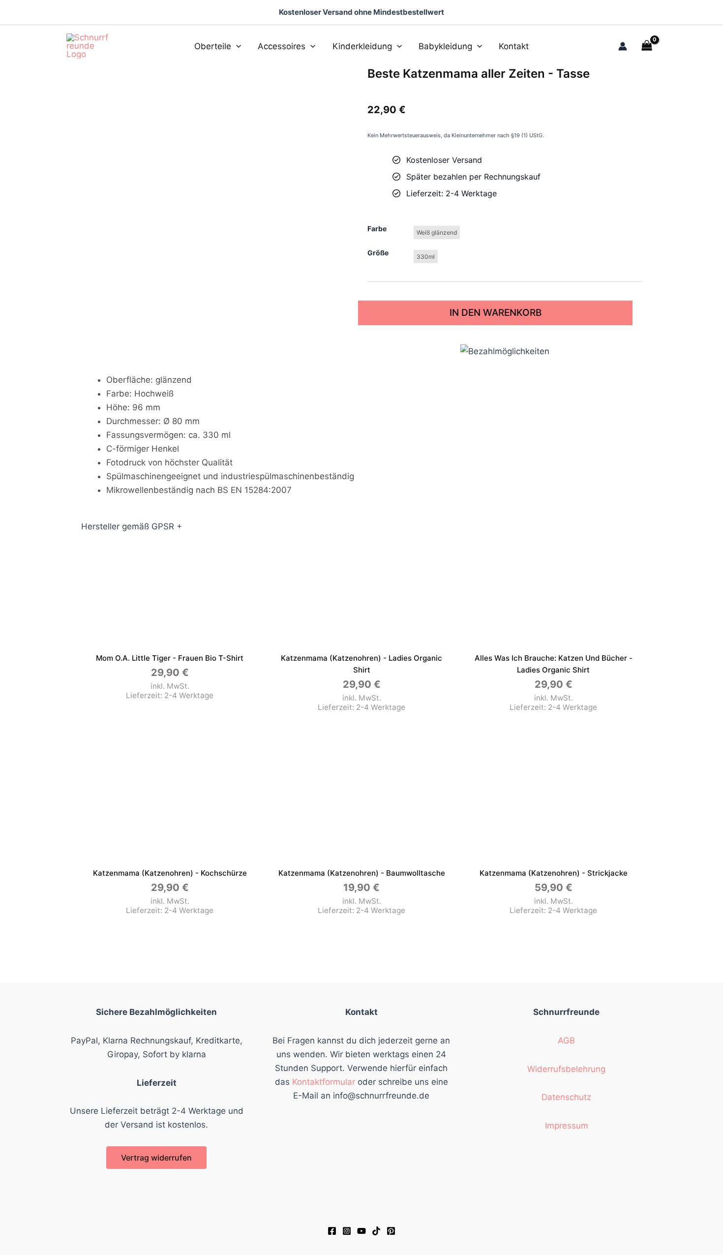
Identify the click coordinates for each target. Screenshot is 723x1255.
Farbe (377, 228)
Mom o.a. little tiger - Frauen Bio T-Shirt (169, 658)
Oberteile (212, 46)
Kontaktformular (323, 1082)
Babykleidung (445, 46)
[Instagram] (346, 1230)
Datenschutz (566, 1097)
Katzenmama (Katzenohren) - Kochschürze (170, 873)
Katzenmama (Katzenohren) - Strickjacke (554, 873)
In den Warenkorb (496, 312)
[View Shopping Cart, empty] (647, 46)
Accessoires (281, 46)
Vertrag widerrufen (156, 1158)
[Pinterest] (391, 1230)
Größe (378, 252)
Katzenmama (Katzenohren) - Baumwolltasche (361, 873)
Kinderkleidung (362, 46)
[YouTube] (361, 1230)
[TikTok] (376, 1230)
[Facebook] (332, 1230)
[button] (236, 46)
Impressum (566, 1126)
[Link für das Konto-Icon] (622, 46)
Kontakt (514, 46)
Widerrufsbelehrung (566, 1069)
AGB (566, 1040)
